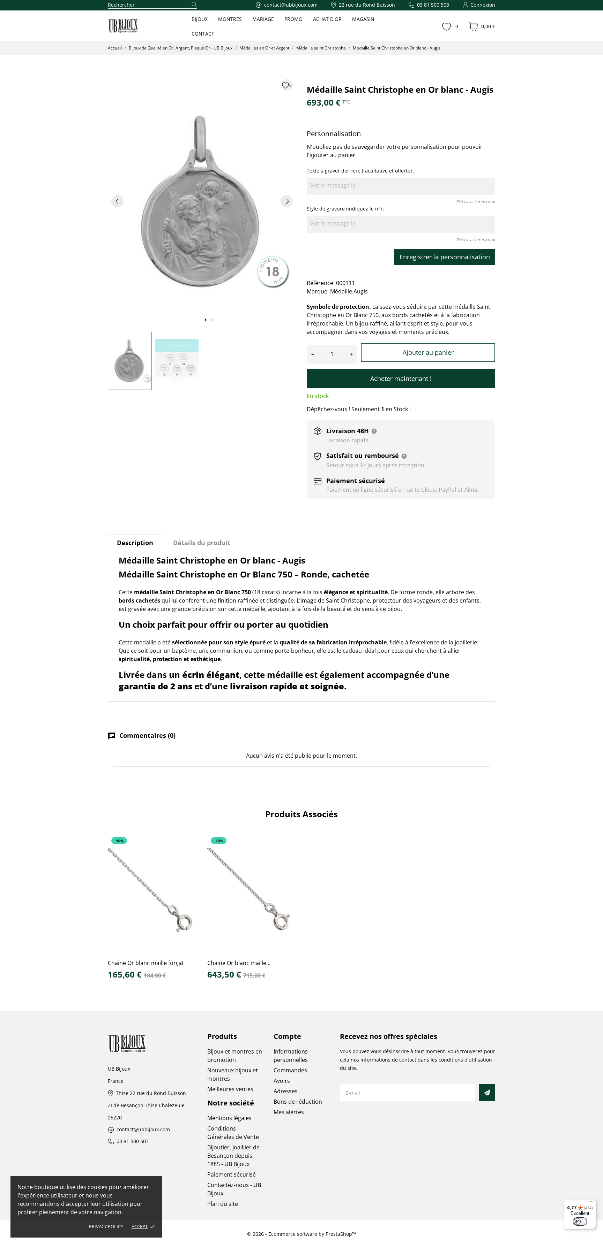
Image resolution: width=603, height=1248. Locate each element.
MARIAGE (263, 19)
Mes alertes (289, 1112)
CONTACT (203, 33)
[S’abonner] (487, 1092)
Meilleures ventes (230, 1089)
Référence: (321, 283)
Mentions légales (229, 1118)
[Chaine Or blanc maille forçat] (187, 857)
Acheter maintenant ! (401, 378)
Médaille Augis (349, 291)
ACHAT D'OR (327, 19)
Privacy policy (106, 1226)
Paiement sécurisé (231, 1174)
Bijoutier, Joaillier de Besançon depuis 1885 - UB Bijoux (233, 1155)
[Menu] (592, 1203)
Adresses (286, 1091)
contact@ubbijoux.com (143, 1130)
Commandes (290, 1070)
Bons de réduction (298, 1101)
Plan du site (222, 1204)
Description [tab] (135, 542)
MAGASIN (363, 19)
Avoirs (282, 1081)
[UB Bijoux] (136, 26)
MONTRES (230, 19)
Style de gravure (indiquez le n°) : (346, 208)
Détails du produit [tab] (201, 542)
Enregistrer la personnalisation (445, 257)
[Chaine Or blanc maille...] (287, 857)
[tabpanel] (202, 201)
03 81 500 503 (133, 1141)
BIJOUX (200, 19)
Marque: (318, 291)
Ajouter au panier (428, 352)
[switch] (580, 1221)
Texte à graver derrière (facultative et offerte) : (361, 170)
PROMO (293, 19)
